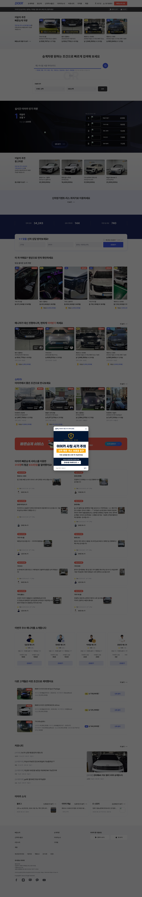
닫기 (85, 468)
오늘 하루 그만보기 (61, 468)
